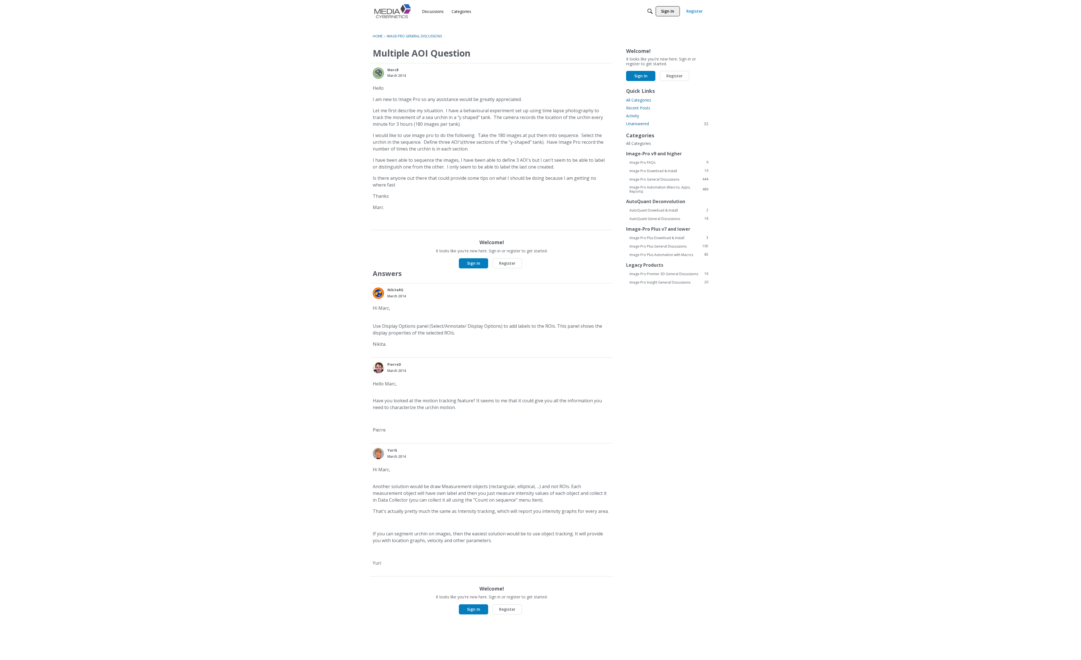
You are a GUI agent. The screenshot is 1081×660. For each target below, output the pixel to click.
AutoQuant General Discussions (668, 218)
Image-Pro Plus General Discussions (668, 246)
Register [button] (507, 263)
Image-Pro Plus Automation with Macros (668, 254)
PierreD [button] (394, 364)
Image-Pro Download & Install (668, 170)
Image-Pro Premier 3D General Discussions (668, 273)
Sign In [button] (473, 263)
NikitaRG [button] (395, 290)
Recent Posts (638, 108)
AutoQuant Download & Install (668, 210)
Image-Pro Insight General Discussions (668, 282)
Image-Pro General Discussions (668, 179)
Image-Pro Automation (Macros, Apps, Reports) (668, 189)
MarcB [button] (393, 70)
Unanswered (667, 123)
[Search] (650, 11)
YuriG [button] (392, 450)
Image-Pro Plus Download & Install (668, 237)
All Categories (638, 100)
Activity (632, 115)
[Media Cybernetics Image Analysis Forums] (392, 11)
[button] (378, 73)
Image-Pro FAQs (668, 162)
